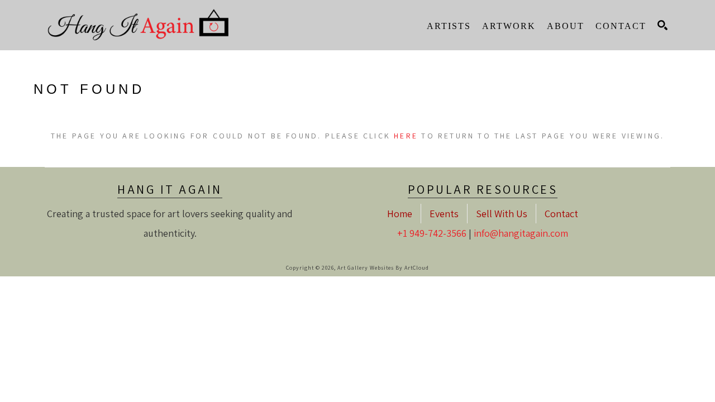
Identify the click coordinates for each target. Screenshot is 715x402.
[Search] (662, 25)
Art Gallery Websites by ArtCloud (383, 267)
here (406, 136)
